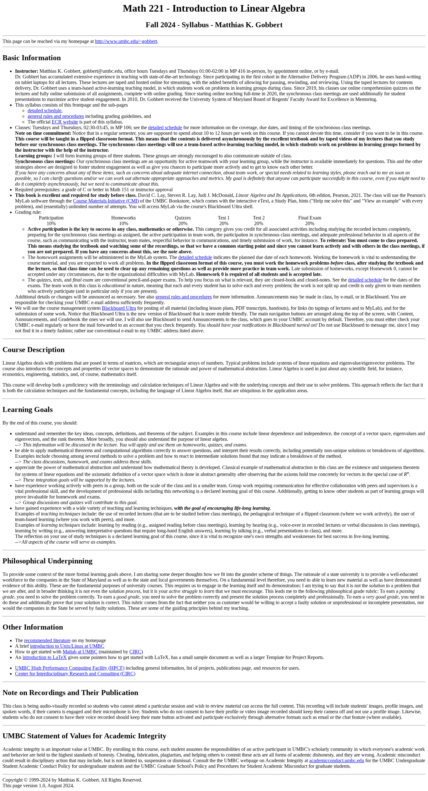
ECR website (65, 121)
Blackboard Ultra (119, 308)
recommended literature (47, 640)
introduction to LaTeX (45, 657)
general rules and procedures (56, 116)
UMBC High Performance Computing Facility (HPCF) (69, 668)
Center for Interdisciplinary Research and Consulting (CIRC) (75, 673)
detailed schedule (44, 110)
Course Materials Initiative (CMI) (106, 200)
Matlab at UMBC (80, 651)
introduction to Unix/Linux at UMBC (67, 646)
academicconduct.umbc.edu (336, 760)
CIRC (135, 651)
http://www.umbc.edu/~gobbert (126, 41)
